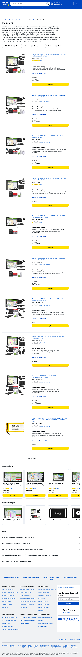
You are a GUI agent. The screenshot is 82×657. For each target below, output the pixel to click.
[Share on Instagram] (63, 619)
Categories (37, 46)
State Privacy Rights (30, 646)
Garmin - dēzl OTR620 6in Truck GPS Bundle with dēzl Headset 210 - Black (48, 136)
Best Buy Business (43, 607)
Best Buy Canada (75, 639)
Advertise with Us (43, 592)
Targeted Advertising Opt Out (66, 646)
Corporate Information (45, 617)
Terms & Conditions (12, 646)
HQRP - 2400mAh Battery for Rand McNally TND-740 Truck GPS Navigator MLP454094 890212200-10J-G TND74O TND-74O (49, 419)
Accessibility (5, 645)
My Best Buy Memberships (28, 617)
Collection (49, 46)
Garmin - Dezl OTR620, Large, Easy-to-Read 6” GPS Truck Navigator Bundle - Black (49, 299)
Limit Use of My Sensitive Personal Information (56, 646)
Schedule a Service (25, 595)
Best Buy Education (44, 604)
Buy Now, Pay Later (7, 626)
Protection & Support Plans (28, 601)
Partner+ (41, 610)
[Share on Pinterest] (73, 619)
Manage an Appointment (27, 598)
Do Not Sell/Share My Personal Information (44, 646)
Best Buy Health (43, 601)
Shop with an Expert (26, 592)
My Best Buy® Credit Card (9, 617)
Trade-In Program (7, 604)
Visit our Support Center (27, 589)
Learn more (67, 612)
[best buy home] (5, 4)
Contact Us (23, 607)
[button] (56, 3)
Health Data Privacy (36, 646)
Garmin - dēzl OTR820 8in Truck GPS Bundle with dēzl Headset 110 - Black (48, 337)
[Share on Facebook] (70, 619)
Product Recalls (6, 601)
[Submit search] (48, 4)
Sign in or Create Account (66, 587)
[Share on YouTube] (60, 619)
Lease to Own (6, 623)
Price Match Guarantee (8, 598)
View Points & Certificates (27, 620)
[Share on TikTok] (66, 619)
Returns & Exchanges (8, 595)
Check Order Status (7, 589)
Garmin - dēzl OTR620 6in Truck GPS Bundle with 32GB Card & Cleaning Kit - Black (48, 216)
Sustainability (42, 626)
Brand (26, 46)
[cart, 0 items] (77, 3)
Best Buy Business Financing (10, 629)
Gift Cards (5, 607)
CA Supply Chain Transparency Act (74, 647)
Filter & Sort (8, 46)
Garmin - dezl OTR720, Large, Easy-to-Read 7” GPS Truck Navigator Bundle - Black (49, 96)
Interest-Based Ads (24, 646)
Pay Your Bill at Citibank (9, 620)
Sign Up (68, 603)
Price (17, 46)
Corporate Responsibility (45, 623)
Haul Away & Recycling (27, 604)
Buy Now (50, 84)
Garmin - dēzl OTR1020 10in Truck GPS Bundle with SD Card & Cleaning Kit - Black (48, 376)
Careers (40, 620)
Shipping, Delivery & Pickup (10, 592)
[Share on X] (77, 619)
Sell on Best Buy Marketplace (47, 589)
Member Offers (24, 623)
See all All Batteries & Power (41, 441)
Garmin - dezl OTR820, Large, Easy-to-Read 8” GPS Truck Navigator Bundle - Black (49, 55)
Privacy (19, 645)
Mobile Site (62, 639)
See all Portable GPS (39, 74)
